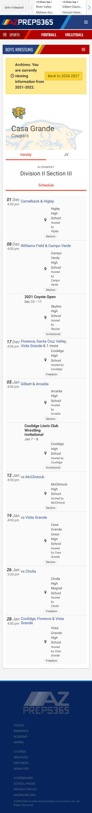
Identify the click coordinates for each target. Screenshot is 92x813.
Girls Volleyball (14, 7)
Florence (28, 341)
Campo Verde (59, 245)
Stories (20, 751)
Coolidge (28, 618)
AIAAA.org (21, 768)
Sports (14, 34)
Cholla (30, 571)
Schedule (46, 185)
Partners (21, 763)
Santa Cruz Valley (51, 341)
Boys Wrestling (19, 49)
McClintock (34, 477)
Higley (49, 201)
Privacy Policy (25, 789)
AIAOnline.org (25, 795)
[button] (89, 7)
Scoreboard (23, 778)
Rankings (21, 731)
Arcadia (42, 384)
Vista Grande (31, 346)
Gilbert (26, 384)
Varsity (26, 154)
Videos (19, 725)
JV (66, 154)
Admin (18, 742)
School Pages (24, 783)
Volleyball (74, 34)
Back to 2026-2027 (63, 76)
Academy (21, 736)
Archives (21, 757)
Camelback (30, 201)
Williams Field (32, 245)
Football (48, 34)
